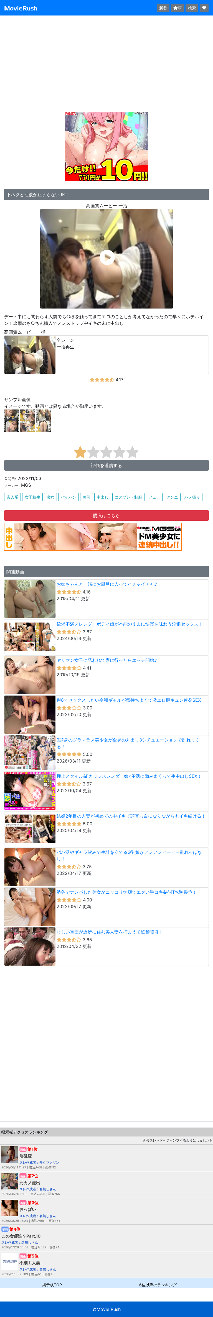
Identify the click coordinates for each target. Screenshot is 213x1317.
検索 (192, 8)
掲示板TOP (52, 1284)
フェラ (154, 497)
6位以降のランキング (158, 1284)
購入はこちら (106, 515)
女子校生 (32, 497)
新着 (163, 8)
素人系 (12, 497)
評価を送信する (106, 465)
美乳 (86, 497)
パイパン (68, 497)
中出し (102, 497)
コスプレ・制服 (128, 497)
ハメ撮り (192, 497)
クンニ (172, 497)
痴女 (50, 497)
